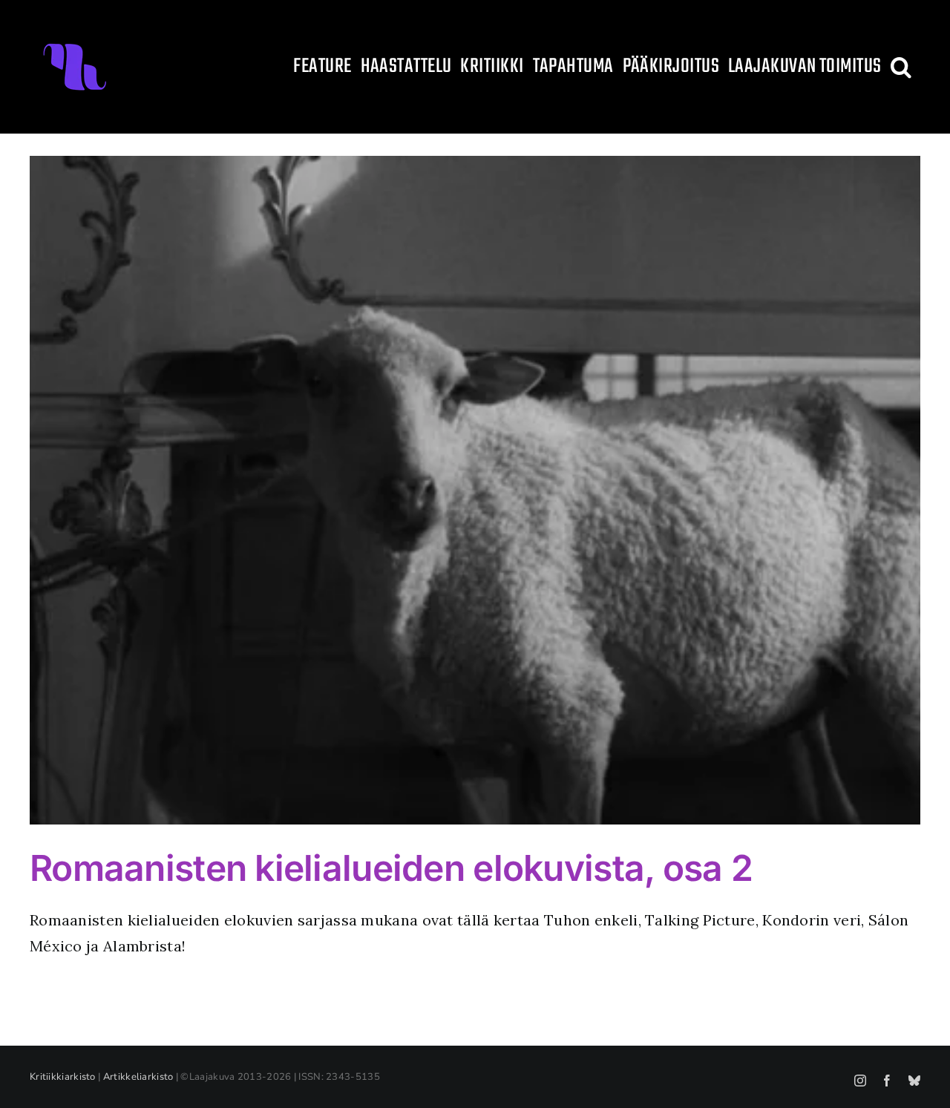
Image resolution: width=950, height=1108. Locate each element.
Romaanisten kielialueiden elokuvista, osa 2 (391, 868)
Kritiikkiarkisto (63, 1077)
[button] (901, 67)
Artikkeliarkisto (138, 1077)
